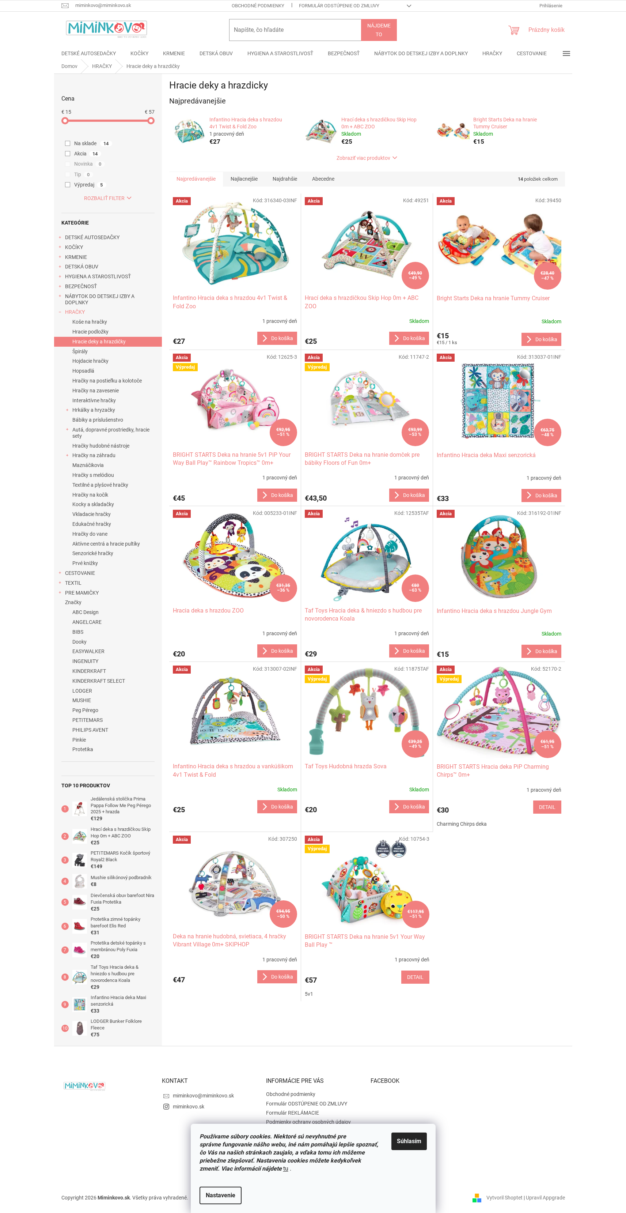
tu (285, 1168)
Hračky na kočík (90, 495)
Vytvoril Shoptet (504, 1198)
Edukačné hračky (91, 524)
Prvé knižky (85, 563)
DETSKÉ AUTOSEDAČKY (92, 237)
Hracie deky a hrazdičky (99, 341)
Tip (82, 174)
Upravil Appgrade (545, 1198)
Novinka (88, 164)
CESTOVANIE (80, 573)
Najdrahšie (285, 179)
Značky (73, 602)
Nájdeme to (379, 30)
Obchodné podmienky (258, 5)
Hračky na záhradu (93, 455)
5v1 (309, 994)
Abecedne (323, 179)
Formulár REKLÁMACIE (292, 1113)
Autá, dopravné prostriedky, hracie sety (110, 433)
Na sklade (91, 143)
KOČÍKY (74, 247)
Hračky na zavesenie (95, 390)
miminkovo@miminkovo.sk (203, 1096)
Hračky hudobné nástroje (100, 446)
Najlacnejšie (244, 179)
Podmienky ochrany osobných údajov (308, 1122)
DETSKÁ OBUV (81, 267)
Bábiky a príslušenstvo (97, 420)
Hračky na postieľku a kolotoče (107, 381)
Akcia (86, 154)
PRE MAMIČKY (82, 593)
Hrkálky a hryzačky (93, 410)
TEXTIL (73, 583)
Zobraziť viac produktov (363, 158)
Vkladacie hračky (91, 514)
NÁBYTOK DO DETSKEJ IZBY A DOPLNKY (99, 299)
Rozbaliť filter (104, 198)
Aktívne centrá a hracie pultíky (106, 544)
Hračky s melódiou (93, 475)
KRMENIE (76, 257)
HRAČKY (75, 312)
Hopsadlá (83, 371)
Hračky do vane (89, 534)
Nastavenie (220, 1195)
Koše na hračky (89, 322)
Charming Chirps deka (462, 824)
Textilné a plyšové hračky (100, 485)
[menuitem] (88, 53)
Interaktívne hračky (94, 400)
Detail (547, 807)
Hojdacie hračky (90, 361)
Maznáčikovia (88, 465)
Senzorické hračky (92, 553)
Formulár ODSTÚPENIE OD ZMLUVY (339, 5)
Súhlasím (409, 1141)
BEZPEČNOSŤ (81, 286)
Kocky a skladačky (93, 504)
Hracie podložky (90, 332)
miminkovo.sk (188, 1107)
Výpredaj (88, 185)
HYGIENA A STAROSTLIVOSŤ (98, 276)
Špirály (80, 351)
